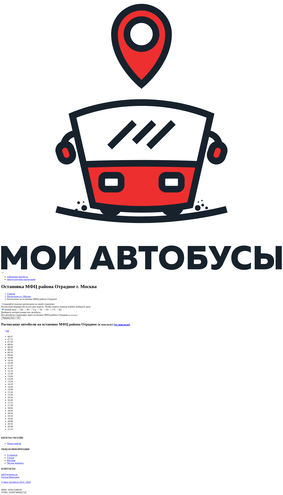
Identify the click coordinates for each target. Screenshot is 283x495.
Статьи (10, 457)
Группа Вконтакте (10, 477)
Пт (47, 309)
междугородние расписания (21, 279)
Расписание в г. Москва (19, 296)
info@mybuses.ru (9, 474)
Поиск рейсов (14, 443)
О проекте (12, 455)
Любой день (10, 309)
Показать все (8, 318)
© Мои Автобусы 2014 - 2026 (16, 482)
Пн (21, 309)
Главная (11, 293)
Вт (28, 309)
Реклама (11, 460)
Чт (41, 309)
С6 (18, 318)
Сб (53, 309)
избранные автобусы (17, 276)
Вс (60, 309)
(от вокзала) (122, 324)
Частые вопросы (15, 463)
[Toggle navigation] (2, 272)
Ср (34, 309)
